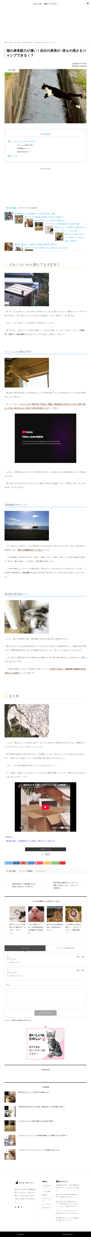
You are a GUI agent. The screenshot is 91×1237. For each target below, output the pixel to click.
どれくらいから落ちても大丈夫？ (24, 141)
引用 (83, 956)
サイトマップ (46, 1204)
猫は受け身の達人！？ (24, 152)
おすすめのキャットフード (46, 1187)
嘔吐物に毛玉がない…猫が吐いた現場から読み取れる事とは (36, 244)
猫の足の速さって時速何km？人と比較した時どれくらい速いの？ (30, 841)
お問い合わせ (46, 1207)
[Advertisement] (45, 23)
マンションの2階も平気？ (25, 145)
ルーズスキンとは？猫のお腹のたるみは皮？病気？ (63, 224)
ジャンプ (24, 871)
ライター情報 (46, 1191)
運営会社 (44, 1195)
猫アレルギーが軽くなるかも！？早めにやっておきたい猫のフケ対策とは (75, 237)
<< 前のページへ (45, 849)
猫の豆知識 (11, 208)
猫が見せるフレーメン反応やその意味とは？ (50, 220)
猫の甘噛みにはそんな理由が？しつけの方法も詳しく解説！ (36, 214)
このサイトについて (46, 1200)
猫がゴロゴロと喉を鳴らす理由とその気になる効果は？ (44, 217)
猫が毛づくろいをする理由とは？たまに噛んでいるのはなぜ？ (46, 248)
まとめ (15, 156)
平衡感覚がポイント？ (24, 148)
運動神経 (30, 871)
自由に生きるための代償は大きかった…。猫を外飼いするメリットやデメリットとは (67, 1204)
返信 (78, 956)
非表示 (47, 134)
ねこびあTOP (9, 42)
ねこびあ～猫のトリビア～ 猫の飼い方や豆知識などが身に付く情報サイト (43, 1234)
